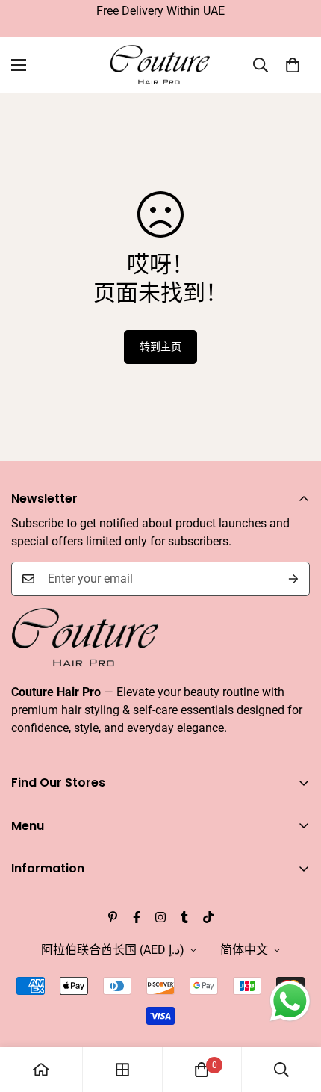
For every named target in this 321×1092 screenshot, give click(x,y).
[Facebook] (137, 917)
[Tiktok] (208, 917)
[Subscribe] (293, 579)
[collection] (122, 1069)
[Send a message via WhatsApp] (290, 1001)
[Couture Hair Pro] (160, 65)
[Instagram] (160, 917)
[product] (41, 1070)
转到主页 (160, 347)
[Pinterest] (113, 917)
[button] (292, 65)
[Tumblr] (184, 917)
